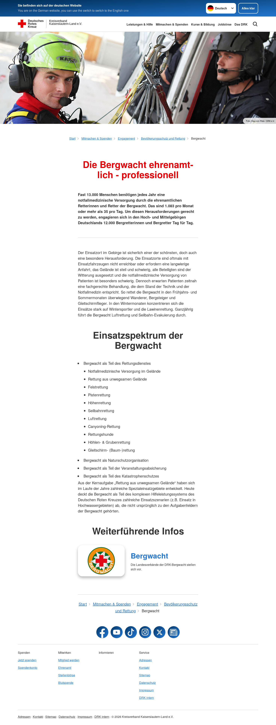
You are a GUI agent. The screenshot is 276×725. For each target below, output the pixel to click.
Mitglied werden (68, 660)
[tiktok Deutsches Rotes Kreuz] (131, 632)
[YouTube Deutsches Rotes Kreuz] (117, 632)
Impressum (146, 690)
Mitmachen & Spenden (172, 24)
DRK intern (146, 697)
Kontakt (144, 667)
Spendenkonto (27, 667)
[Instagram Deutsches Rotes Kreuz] (145, 632)
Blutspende (65, 682)
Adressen (145, 660)
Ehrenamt (64, 667)
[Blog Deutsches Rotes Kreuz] (174, 632)
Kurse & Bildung (203, 24)
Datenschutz (147, 682)
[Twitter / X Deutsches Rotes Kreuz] (159, 632)
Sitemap (144, 675)
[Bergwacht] (101, 560)
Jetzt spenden (27, 660)
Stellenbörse (66, 675)
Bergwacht (149, 555)
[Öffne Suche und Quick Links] (255, 24)
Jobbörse (225, 24)
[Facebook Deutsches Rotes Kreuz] (102, 632)
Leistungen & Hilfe (140, 24)
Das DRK (241, 24)
